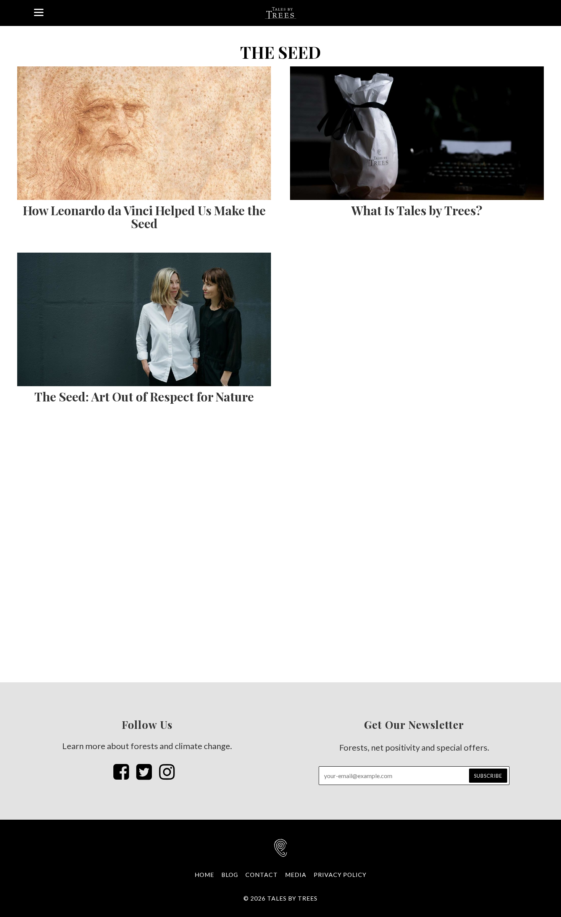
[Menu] (38, 11)
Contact (261, 874)
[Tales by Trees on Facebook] (121, 771)
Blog (229, 874)
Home (204, 874)
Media (295, 874)
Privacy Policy (340, 874)
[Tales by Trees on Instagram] (167, 771)
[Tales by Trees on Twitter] (144, 771)
